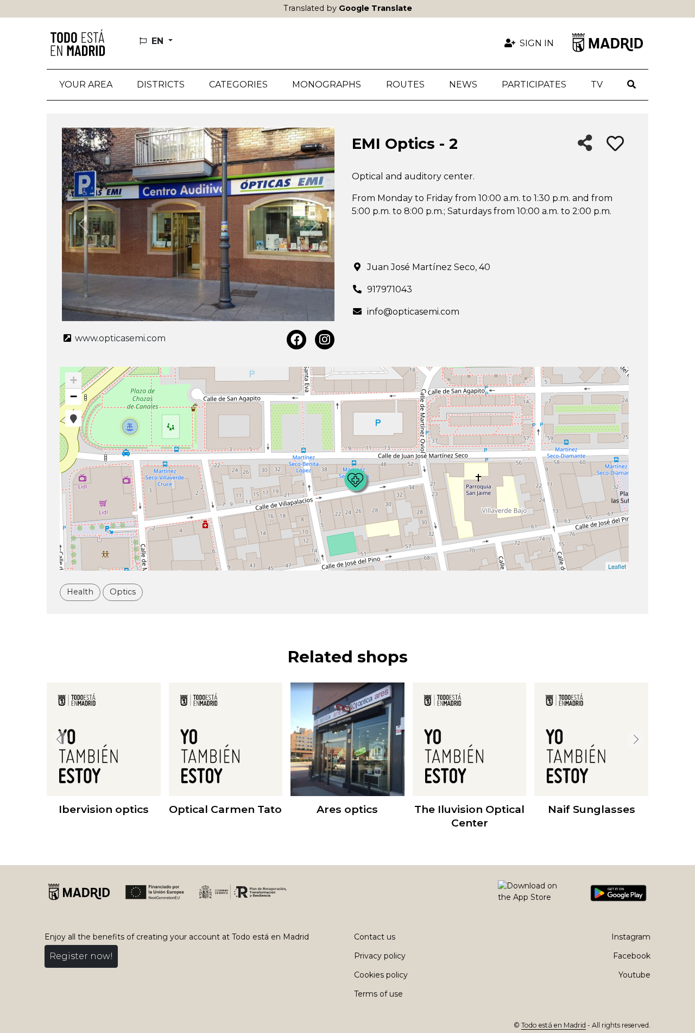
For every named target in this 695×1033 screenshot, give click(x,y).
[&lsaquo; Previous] (57, 739)
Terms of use (378, 994)
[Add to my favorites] (615, 144)
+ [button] (73, 380)
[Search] (631, 85)
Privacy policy (380, 956)
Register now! (81, 956)
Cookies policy (381, 975)
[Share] (585, 143)
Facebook (631, 956)
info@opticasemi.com (413, 311)
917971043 (389, 289)
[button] (160, 85)
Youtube (634, 975)
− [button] (73, 396)
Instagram (630, 937)
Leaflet (617, 566)
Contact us (374, 937)
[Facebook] (296, 339)
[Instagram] (324, 339)
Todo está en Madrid (553, 1025)
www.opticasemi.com (119, 338)
